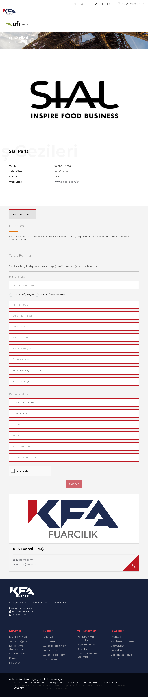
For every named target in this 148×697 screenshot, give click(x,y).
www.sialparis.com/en (67, 181)
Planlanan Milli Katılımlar (85, 638)
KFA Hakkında (18, 636)
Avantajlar (117, 636)
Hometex (49, 641)
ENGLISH (107, 4)
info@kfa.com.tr (24, 559)
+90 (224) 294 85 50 (26, 564)
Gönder (74, 484)
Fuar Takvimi (50, 659)
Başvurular (117, 645)
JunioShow (50, 650)
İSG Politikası (17, 653)
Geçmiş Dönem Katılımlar (87, 655)
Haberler (14, 662)
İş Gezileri (20, 42)
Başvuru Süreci (86, 644)
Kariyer (13, 658)
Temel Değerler (19, 641)
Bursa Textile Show (54, 645)
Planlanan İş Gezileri (123, 641)
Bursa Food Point (54, 654)
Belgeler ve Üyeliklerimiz (17, 647)
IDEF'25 (48, 636)
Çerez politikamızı (19, 682)
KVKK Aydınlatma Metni (81, 682)
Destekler (83, 649)
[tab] (22, 214)
